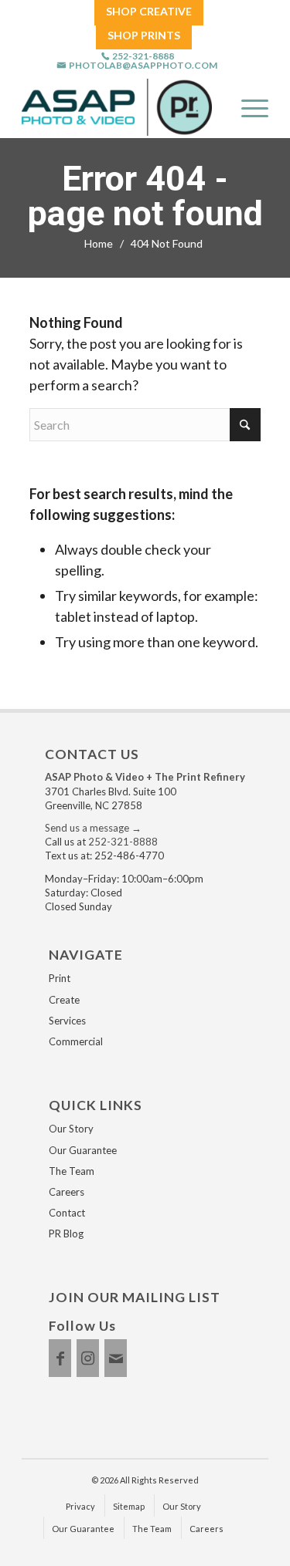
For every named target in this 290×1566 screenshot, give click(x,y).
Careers (66, 1192)
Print (59, 978)
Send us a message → (93, 828)
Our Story (71, 1128)
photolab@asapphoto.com (143, 65)
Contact (67, 1213)
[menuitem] (149, 12)
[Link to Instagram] (88, 1358)
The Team (71, 1171)
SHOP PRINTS (143, 35)
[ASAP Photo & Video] (117, 107)
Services (67, 1020)
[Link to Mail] (115, 1358)
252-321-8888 (143, 56)
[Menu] (247, 107)
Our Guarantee (83, 1150)
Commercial (76, 1041)
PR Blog (66, 1233)
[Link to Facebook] (60, 1358)
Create (64, 1000)
